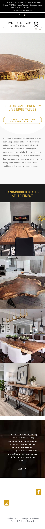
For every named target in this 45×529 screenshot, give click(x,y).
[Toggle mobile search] (36, 29)
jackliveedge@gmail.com (22, 10)
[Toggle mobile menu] (40, 29)
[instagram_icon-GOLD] (6, 500)
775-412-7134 (27, 7)
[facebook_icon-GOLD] (38, 489)
